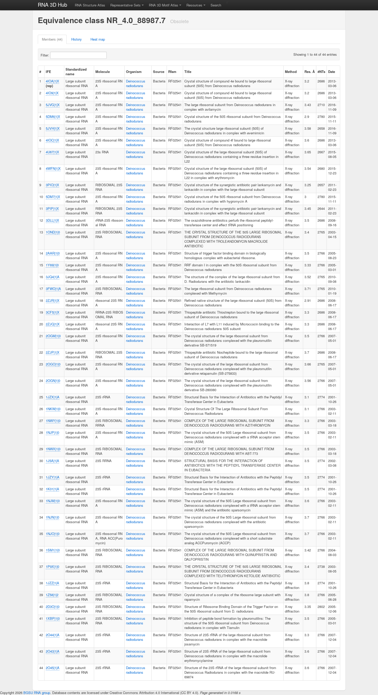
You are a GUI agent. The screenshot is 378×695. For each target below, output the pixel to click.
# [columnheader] (40, 71)
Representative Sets (125, 5)
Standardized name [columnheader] (76, 71)
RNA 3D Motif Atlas (163, 5)
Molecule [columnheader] (102, 71)
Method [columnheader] (291, 71)
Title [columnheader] (187, 71)
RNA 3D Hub (52, 4)
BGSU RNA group (36, 692)
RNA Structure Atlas (90, 5)
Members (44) (52, 39)
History (76, 39)
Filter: (45, 55)
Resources (194, 5)
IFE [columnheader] (48, 71)
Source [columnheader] (158, 71)
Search (216, 5)
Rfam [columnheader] (172, 71)
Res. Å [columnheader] (309, 71)
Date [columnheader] (331, 71)
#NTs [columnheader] (321, 71)
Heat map (98, 39)
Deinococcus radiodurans (135, 83)
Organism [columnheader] (134, 71)
